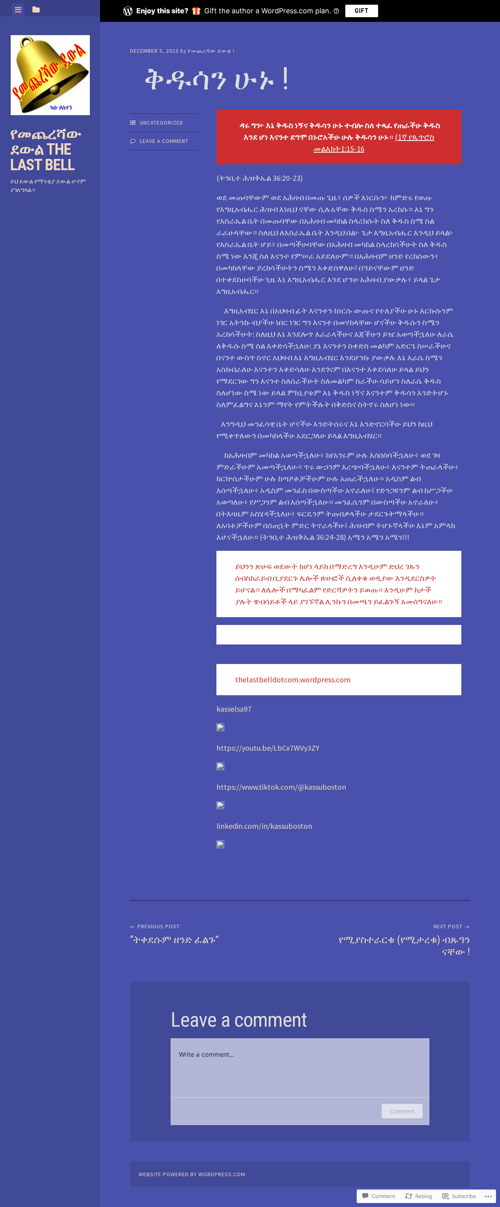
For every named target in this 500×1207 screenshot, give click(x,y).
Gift (362, 10)
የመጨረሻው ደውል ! (211, 50)
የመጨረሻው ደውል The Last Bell (45, 149)
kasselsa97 (234, 709)
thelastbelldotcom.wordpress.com (292, 679)
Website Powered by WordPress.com (192, 1174)
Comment (402, 1111)
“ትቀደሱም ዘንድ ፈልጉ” (174, 934)
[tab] (18, 9)
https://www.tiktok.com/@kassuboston (281, 787)
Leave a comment (164, 140)
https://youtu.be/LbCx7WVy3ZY (268, 748)
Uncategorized (161, 122)
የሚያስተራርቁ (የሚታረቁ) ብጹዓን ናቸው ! (404, 940)
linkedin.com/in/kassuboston (264, 826)
